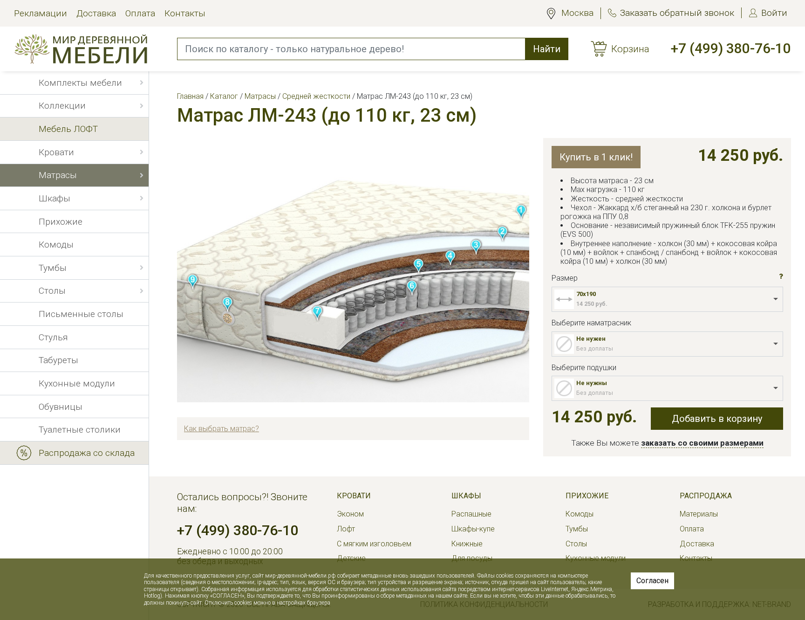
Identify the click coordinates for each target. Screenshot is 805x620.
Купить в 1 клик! (596, 157)
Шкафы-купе (473, 528)
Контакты (184, 13)
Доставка (96, 13)
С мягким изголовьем (374, 543)
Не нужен (591, 338)
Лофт (346, 528)
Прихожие (587, 495)
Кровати (354, 495)
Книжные (467, 543)
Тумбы (577, 528)
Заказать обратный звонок (677, 12)
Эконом (350, 514)
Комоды (580, 514)
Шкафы (466, 495)
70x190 (586, 293)
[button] (781, 277)
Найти (546, 49)
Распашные (471, 514)
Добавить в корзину (717, 418)
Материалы (699, 514)
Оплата (140, 13)
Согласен (652, 580)
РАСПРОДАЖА (706, 495)
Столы (576, 543)
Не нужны (591, 382)
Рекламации (40, 13)
